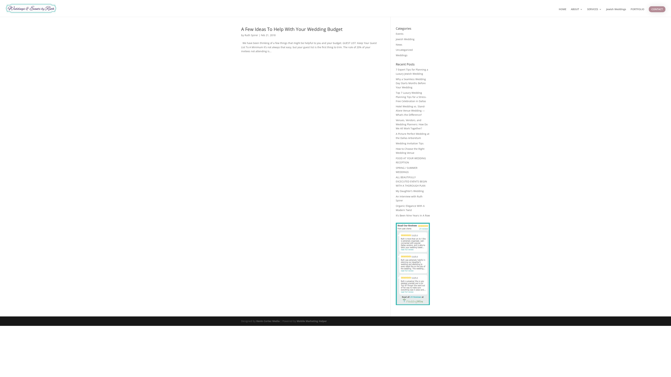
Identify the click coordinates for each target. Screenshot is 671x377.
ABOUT (575, 9)
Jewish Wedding (405, 39)
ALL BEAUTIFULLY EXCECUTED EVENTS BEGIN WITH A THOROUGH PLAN (411, 181)
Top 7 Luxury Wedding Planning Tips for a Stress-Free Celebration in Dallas (411, 97)
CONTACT (657, 9)
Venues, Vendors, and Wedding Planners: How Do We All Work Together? (412, 124)
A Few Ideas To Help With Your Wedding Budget (291, 29)
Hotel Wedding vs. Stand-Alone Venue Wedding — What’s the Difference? (410, 110)
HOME (562, 9)
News (399, 44)
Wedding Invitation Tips (410, 143)
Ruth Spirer (251, 35)
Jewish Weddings (616, 9)
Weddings (401, 55)
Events (399, 33)
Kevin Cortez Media (268, 321)
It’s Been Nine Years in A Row (413, 215)
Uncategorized (404, 49)
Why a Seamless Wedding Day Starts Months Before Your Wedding (411, 83)
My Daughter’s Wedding (410, 191)
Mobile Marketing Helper (312, 321)
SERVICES (592, 9)
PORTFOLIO (637, 9)
